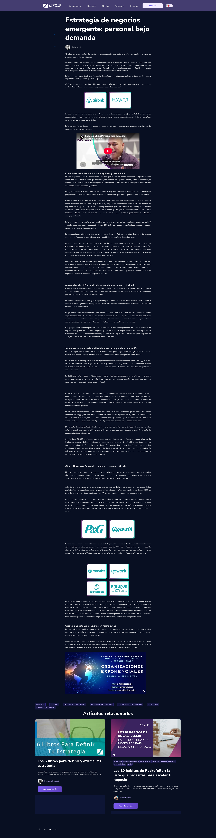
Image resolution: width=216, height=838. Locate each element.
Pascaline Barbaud (51, 781)
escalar (129, 764)
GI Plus (105, 6)
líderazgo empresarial (131, 761)
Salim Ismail (76, 47)
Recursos (91, 6)
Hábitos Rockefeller (160, 761)
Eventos (134, 6)
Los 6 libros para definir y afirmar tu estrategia (69, 763)
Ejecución (171, 761)
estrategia (40, 704)
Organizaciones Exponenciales (130, 704)
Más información (50, 789)
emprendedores (120, 764)
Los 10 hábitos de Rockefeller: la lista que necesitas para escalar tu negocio (143, 775)
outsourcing (153, 704)
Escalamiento (145, 761)
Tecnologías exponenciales (101, 704)
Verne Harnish (125, 798)
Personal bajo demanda (45, 708)
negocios (54, 704)
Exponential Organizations (74, 704)
